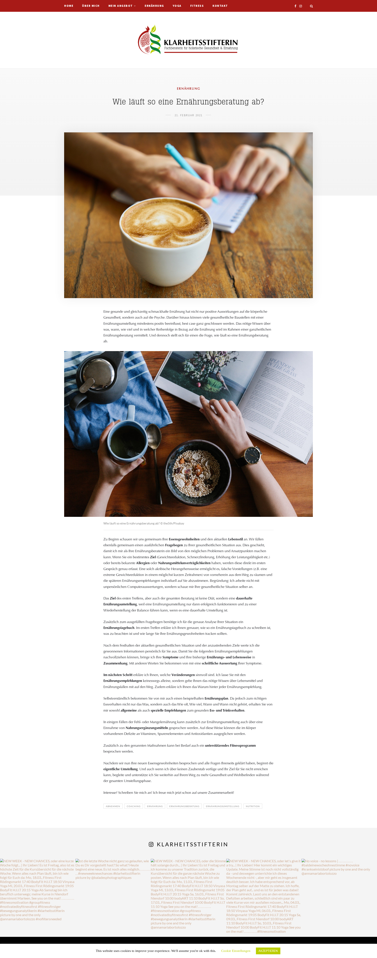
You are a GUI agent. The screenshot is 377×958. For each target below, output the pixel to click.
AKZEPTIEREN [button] (268, 951)
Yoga (177, 6)
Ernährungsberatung (184, 806)
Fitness (197, 6)
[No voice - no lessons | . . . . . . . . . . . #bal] (339, 896)
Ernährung (154, 6)
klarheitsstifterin (192, 844)
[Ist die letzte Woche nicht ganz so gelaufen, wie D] (113, 896)
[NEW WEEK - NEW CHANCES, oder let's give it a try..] (264, 896)
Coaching (134, 806)
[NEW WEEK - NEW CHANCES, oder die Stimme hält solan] (188, 896)
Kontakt (220, 6)
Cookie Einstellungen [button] (235, 951)
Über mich (91, 6)
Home (68, 6)
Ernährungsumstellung (222, 806)
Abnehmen (113, 806)
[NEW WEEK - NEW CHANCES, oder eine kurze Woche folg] (37, 896)
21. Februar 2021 (188, 115)
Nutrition (253, 806)
